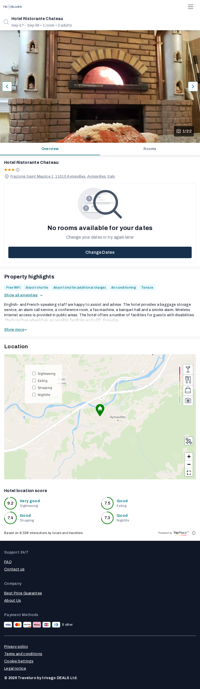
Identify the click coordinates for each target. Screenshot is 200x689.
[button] (100, 410)
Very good (30, 501)
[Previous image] (7, 86)
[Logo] (12, 7)
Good (122, 501)
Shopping (45, 387)
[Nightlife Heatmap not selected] (188, 369)
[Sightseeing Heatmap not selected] (188, 400)
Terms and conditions (23, 654)
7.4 (11, 518)
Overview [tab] (50, 149)
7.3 (107, 518)
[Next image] (193, 86)
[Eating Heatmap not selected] (188, 380)
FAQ (8, 562)
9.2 (10, 503)
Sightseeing (47, 373)
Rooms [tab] (150, 149)
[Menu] (190, 7)
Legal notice (15, 669)
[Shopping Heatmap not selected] (188, 390)
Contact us (14, 569)
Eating (42, 380)
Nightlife (44, 394)
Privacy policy (16, 647)
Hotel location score (25, 490)
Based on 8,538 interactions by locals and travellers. (44, 533)
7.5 (107, 503)
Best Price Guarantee (23, 593)
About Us (12, 601)
